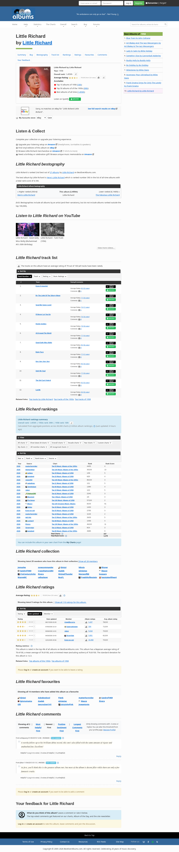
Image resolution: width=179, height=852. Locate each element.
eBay (52, 147)
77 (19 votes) (85, 298)
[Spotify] (151, 841)
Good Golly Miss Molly (44, 343)
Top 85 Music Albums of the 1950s (64, 531)
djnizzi (63, 567)
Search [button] (74, 24)
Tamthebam (31, 487)
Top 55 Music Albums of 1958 (63, 511)
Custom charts (103, 443)
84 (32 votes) (85, 392)
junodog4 (30, 476)
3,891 (90, 635)
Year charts (88, 443)
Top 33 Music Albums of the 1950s (64, 517)
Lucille (38, 390)
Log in (21, 824)
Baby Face (40, 352)
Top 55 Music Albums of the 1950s (64, 466)
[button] (76, 74)
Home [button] (14, 24)
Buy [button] (85, 24)
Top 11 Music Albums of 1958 (62, 483)
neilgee (30, 473)
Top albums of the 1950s (40, 661)
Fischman (31, 500)
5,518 (90, 631)
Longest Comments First (77, 727)
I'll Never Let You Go (43, 314)
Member (47, 614)
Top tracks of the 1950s (64, 399)
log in (26, 670)
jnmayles (22, 567)
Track (36, 276)
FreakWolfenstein (89, 577)
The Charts (51, 24)
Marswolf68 (84, 574)
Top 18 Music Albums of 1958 (63, 514)
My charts (22, 447)
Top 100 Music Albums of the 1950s (65, 470)
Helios (29, 507)
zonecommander (45, 567)
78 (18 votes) (85, 326)
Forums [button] (96, 24)
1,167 (90, 622)
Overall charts (57, 443)
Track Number (23, 276)
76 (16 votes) (85, 316)
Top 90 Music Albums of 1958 (63, 487)
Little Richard (37, 42)
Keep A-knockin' (42, 286)
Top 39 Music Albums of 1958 (63, 473)
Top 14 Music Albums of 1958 (63, 528)
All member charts (38, 447)
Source (52, 458)
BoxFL (61, 577)
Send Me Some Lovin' (44, 305)
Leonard (30, 521)
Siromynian (29, 528)
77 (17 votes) (85, 354)
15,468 (90, 640)
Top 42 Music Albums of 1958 (63, 494)
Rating (46, 276)
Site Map (120, 841)
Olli (19, 704)
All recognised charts (58, 447)
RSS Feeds (101, 841)
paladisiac (31, 483)
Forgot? (163, 3)
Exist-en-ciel (30, 511)
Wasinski (30, 497)
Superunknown (72, 627)
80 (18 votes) (85, 364)
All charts (22, 443)
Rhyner (104, 567)
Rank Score (39, 458)
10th (79, 84)
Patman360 (31, 494)
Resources (83, 841)
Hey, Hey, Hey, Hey (43, 361)
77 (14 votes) (85, 335)
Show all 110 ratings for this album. (70, 602)
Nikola (82, 567)
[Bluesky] (142, 841)
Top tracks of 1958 (83, 399)
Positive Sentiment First (61, 727)
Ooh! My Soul (40, 371)
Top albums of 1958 (60, 661)
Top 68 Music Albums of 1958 (63, 521)
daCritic (28, 517)
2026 (18, 466)
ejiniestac (83, 571)
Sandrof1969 (25, 571)
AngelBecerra (69, 622)
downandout (29, 470)
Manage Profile (109, 730)
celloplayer (43, 577)
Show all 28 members (88, 561)
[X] (156, 841)
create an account (40, 670)
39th (86, 88)
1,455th (81, 92)
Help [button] (26, 24)
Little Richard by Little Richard (140, 91)
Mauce (29, 504)
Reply (118, 756)
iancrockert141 (44, 704)
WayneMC (22, 577)
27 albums (54, 172)
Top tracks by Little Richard (41, 399)
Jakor (27, 490)
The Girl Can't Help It (43, 380)
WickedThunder (65, 574)
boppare (103, 574)
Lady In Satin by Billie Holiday (139, 51)
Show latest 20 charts (38, 443)
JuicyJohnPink (67, 704)
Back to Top (89, 835)
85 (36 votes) (85, 345)
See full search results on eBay (101, 108)
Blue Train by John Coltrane (138, 38)
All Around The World (43, 333)
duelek (61, 571)
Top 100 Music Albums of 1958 (63, 500)
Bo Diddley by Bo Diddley (137, 65)
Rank (28, 458)
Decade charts (73, 443)
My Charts (71, 542)
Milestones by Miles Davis (137, 70)
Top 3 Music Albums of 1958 (62, 497)
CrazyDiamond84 (45, 571)
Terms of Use (28, 841)
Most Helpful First (38, 727)
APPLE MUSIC (111, 286)
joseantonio (84, 704)
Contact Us (64, 841)
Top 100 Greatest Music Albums (63, 504)
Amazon (51, 144)
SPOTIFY (76, 99)
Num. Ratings (59, 276)
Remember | (153, 3)
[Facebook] (147, 841)
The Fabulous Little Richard (108, 195)
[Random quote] (118, 14)
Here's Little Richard (56, 177)
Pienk (60, 697)
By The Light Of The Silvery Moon (48, 296)
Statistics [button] (37, 24)
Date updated (33, 614)
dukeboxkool (44, 697)
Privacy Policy (46, 841)
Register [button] (139, 3)
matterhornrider (31, 466)
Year (19, 458)
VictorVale (70, 636)
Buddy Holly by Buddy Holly (138, 60)
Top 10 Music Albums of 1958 (63, 490)
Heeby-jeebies (41, 324)
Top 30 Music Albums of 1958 (63, 507)
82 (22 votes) (85, 288)
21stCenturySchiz (28, 574)
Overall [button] (63, 24)
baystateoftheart (109, 577)
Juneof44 (28, 480)
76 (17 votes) (85, 307)
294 (89, 626)
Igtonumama (26, 701)
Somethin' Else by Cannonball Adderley (143, 55)
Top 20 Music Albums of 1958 (63, 476)
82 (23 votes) (85, 382)
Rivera (27, 524)
